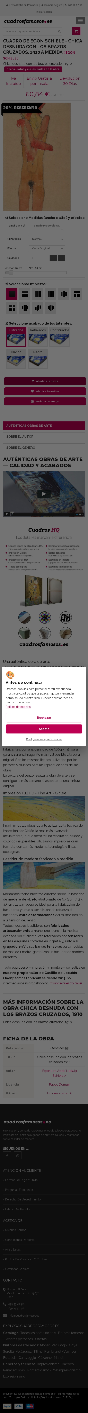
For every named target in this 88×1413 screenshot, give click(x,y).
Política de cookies (18, 706)
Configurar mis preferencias (44, 739)
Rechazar (44, 717)
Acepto (44, 729)
